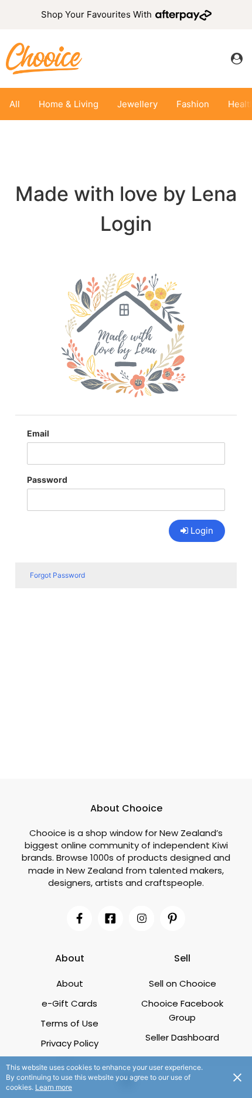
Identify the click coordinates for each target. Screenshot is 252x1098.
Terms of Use (69, 1023)
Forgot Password (57, 575)
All (14, 104)
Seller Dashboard (182, 1037)
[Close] (237, 1077)
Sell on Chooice (182, 983)
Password (47, 480)
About (69, 983)
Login (201, 530)
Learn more (53, 1087)
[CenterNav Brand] (44, 58)
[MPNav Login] (236, 58)
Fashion (192, 104)
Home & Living (68, 104)
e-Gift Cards (69, 1003)
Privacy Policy (69, 1043)
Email (38, 433)
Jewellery (137, 104)
